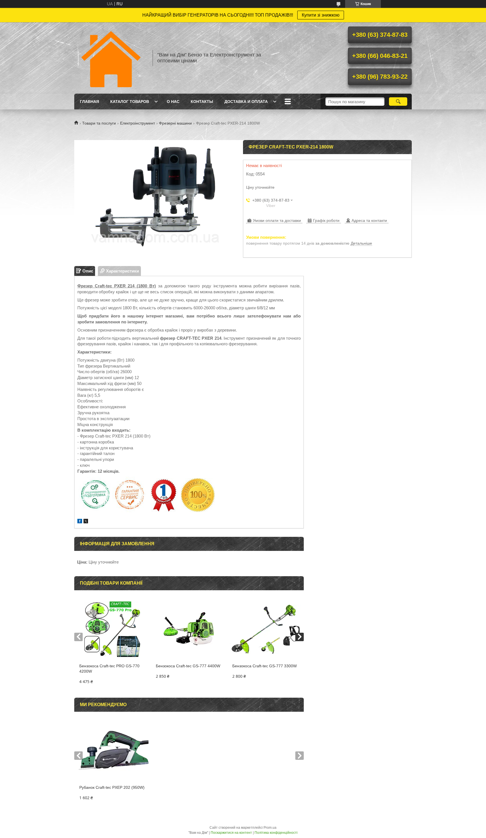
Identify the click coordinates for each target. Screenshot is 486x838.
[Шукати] (398, 101)
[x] (86, 521)
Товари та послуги (99, 123)
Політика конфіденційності (276, 833)
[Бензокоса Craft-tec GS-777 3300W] (265, 630)
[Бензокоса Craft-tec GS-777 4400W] (189, 630)
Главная (89, 101)
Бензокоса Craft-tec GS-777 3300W (264, 666)
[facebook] (79, 521)
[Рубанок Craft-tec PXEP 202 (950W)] (112, 751)
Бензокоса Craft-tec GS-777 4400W (188, 666)
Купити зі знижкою (320, 15)
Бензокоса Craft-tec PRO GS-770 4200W (109, 668)
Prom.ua (270, 828)
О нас (173, 101)
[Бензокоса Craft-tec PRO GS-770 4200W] (112, 630)
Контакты (202, 101)
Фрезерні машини (175, 123)
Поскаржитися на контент (231, 833)
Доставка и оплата (246, 101)
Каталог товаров (129, 101)
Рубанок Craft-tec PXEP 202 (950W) (112, 787)
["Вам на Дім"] (110, 57)
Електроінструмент (137, 123)
